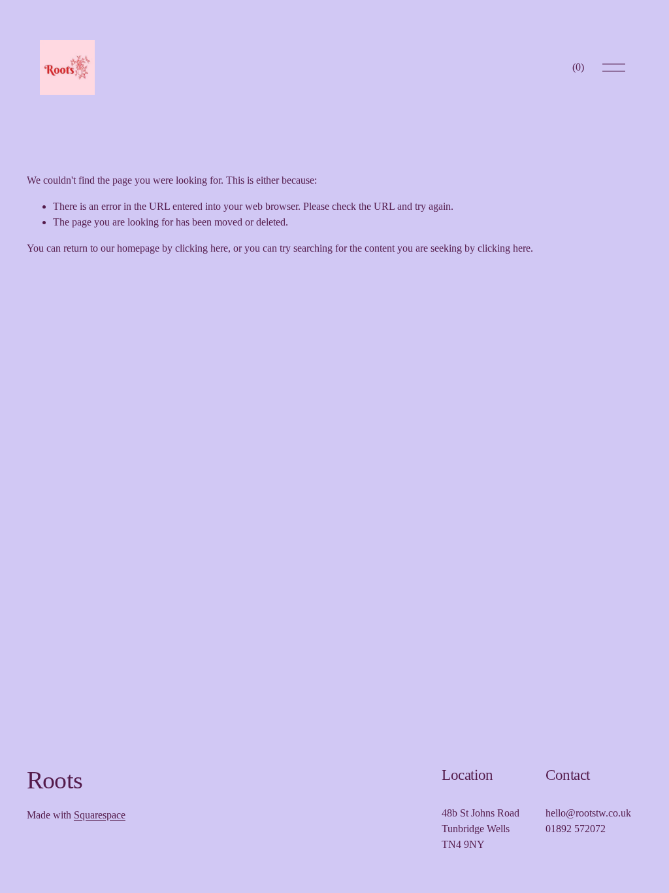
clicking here (201, 248)
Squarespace (99, 814)
